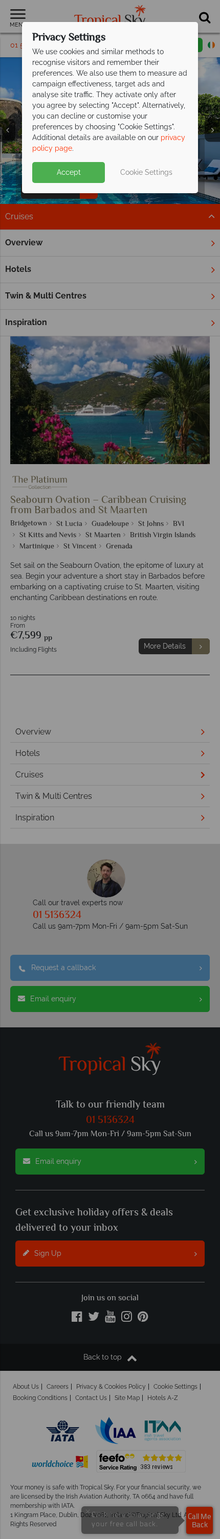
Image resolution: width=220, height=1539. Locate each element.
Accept (69, 172)
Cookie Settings (146, 172)
